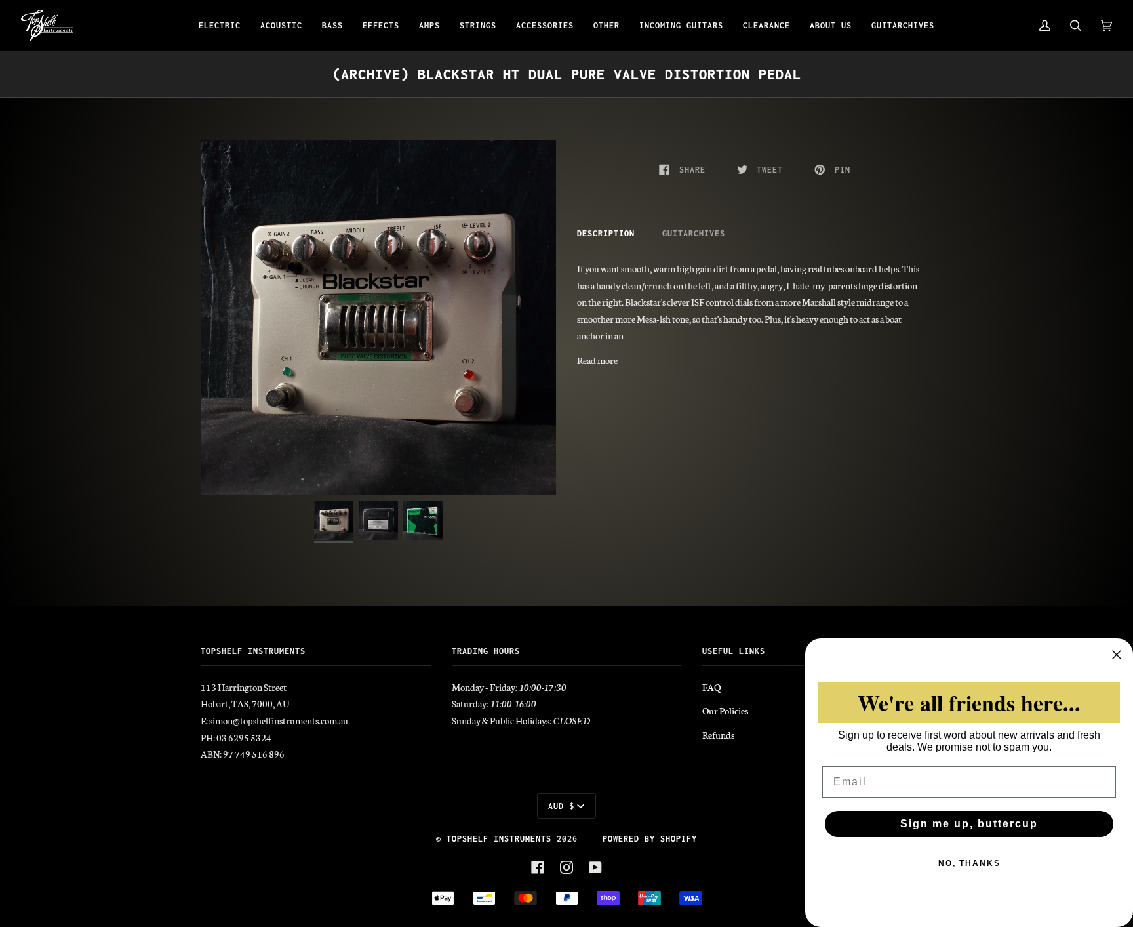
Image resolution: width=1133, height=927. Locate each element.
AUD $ (561, 806)
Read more (597, 360)
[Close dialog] (1116, 655)
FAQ (711, 686)
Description (606, 233)
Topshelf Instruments (499, 839)
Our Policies (725, 710)
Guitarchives (693, 233)
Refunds (718, 734)
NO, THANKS (969, 863)
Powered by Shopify (650, 839)
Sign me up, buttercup (969, 823)
